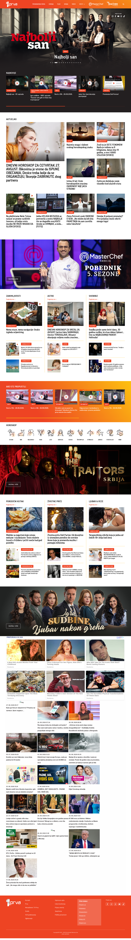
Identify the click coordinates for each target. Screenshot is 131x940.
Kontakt (27, 900)
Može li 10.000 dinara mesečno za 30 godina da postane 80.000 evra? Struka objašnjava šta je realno (31, 350)
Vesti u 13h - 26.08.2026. (113, 408)
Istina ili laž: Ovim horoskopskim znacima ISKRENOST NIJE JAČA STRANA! (77, 185)
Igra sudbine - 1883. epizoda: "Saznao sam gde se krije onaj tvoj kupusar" (40, 98)
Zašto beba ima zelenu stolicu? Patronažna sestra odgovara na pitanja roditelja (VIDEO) (31, 554)
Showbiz (10, 212)
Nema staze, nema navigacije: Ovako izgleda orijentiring (23, 331)
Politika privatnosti (60, 915)
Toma (65, 57)
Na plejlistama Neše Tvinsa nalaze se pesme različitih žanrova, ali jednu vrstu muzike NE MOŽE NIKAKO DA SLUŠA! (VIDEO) (19, 221)
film (58, 4)
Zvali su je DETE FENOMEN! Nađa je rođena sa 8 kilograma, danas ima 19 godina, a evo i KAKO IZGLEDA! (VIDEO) (109, 150)
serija (66, 4)
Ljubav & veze (102, 212)
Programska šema (38, 4)
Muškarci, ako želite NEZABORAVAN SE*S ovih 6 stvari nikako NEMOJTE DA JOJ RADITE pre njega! (113, 555)
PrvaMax (82, 908)
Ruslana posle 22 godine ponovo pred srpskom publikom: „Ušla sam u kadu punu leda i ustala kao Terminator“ (114, 367)
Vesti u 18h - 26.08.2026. (63, 94)
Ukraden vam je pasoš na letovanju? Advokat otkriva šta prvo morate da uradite (66, 410)
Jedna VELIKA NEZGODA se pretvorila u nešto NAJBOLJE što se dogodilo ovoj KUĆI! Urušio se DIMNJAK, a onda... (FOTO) (49, 221)
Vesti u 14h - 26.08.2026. (40, 408)
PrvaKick (82, 916)
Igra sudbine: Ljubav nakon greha (39, 91)
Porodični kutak (12, 531)
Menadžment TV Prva (31, 907)
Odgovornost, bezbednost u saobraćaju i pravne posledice (90, 409)
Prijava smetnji (59, 907)
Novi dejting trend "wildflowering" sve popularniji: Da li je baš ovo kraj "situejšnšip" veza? (114, 572)
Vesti (57, 90)
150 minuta (59, 404)
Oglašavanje (28, 918)
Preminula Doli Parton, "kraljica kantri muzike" (114, 348)
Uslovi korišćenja (60, 904)
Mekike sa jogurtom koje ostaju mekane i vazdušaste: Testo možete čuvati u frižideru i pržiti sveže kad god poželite (24, 539)
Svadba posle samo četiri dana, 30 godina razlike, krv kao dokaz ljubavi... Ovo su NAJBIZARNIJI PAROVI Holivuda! (106, 334)
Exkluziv (82, 90)
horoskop (11, 425)
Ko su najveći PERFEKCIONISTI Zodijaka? (71, 365)
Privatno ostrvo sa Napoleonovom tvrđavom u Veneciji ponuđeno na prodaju (30, 366)
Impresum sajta (59, 900)
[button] (51, 62)
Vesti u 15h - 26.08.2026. (15, 408)
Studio (27, 911)
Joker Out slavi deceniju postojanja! (87, 95)
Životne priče (53, 531)
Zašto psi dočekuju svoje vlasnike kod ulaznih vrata (109, 182)
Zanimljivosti (102, 141)
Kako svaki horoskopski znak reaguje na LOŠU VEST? (71, 348)
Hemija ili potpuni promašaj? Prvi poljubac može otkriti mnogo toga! (110, 219)
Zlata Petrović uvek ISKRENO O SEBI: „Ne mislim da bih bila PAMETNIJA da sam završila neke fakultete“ (80, 220)
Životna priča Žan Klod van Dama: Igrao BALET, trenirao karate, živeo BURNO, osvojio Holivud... (72, 554)
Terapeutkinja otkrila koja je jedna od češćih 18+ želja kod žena (106, 536)
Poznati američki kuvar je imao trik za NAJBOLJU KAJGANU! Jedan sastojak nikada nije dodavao (30, 572)
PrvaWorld (83, 912)
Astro (9, 161)
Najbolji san (11, 90)
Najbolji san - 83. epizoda (15, 94)
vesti (81, 4)
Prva (26, 904)
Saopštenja (58, 911)
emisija (51, 4)
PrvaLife (82, 919)
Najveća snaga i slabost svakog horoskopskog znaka (80, 146)
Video (74, 4)
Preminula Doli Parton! (111, 94)
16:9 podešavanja (30, 915)
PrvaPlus (82, 905)
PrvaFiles (82, 923)
